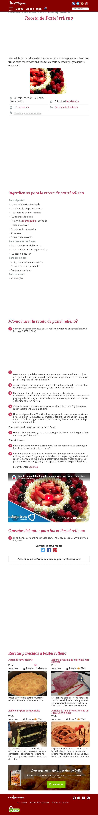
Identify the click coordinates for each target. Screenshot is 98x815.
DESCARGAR (57, 784)
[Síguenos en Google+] (82, 4)
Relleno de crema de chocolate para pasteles (70, 660)
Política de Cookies (60, 802)
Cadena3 (33, 466)
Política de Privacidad (39, 802)
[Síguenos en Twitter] (77, 4)
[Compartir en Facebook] (49, 550)
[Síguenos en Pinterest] (86, 4)
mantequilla (29, 220)
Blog (39, 8)
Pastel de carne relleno (20, 659)
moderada (72, 101)
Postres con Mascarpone (33, 113)
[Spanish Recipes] (45, 9)
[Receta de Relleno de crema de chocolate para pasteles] (70, 695)
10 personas (21, 107)
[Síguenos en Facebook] (73, 4)
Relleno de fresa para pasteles (24, 710)
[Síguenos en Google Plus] (83, 798)
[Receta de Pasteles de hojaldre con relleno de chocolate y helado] (70, 746)
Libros (19, 8)
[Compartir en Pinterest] (55, 550)
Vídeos (30, 8)
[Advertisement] (49, 37)
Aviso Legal (22, 802)
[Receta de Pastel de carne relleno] (27, 695)
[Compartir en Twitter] (43, 550)
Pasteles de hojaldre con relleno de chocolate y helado (69, 711)
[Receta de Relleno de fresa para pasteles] (27, 746)
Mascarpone (19, 113)
